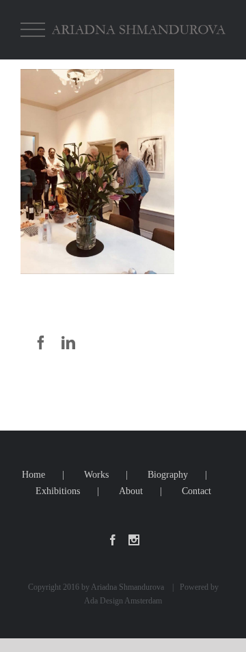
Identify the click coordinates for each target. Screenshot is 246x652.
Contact (196, 491)
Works (96, 475)
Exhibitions (58, 491)
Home (33, 475)
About (131, 491)
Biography (168, 475)
